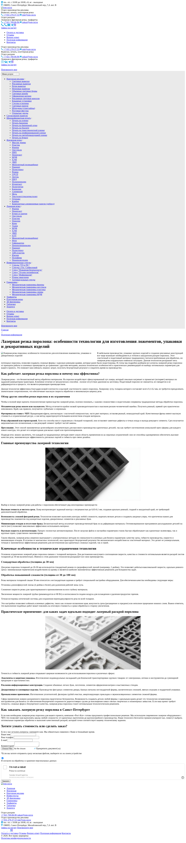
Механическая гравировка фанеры (28, 284)
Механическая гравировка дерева (27, 292)
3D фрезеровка (13, 302)
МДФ (14, 157)
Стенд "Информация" (22, 275)
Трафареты (12, 297)
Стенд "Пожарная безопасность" (27, 270)
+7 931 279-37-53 (9, 820)
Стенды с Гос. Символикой (24, 267)
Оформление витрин (21, 96)
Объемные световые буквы (24, 91)
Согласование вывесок (17, 115)
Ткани (15, 226)
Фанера (15, 147)
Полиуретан (17, 187)
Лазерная (11, 788)
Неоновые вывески (21, 89)
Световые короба (20, 93)
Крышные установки (22, 101)
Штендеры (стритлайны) (23, 108)
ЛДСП (15, 174)
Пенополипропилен (21, 245)
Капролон (16, 189)
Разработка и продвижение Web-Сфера (14, 841)
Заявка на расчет (8, 28)
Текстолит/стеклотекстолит (24, 196)
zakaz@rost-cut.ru (25, 815)
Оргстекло (17, 150)
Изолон (15, 255)
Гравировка (12, 282)
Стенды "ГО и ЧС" (21, 265)
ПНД (14, 179)
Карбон (15, 201)
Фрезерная (11, 791)
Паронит (16, 167)
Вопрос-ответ (13, 37)
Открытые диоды (20, 113)
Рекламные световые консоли (26, 98)
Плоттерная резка (15, 299)
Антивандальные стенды (23, 280)
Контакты (11, 42)
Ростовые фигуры (20, 111)
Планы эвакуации (20, 277)
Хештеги (11, 307)
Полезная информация (17, 40)
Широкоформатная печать (19, 118)
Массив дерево (19, 142)
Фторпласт (17, 184)
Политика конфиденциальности (16, 838)
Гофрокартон (18, 243)
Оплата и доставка (15, 32)
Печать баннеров (20, 123)
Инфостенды (13, 796)
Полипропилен (19, 182)
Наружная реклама (15, 79)
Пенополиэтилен (20, 260)
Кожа (14, 223)
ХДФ (14, 160)
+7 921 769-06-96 (9, 815)
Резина (15, 172)
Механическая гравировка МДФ (27, 294)
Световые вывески (21, 81)
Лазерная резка (13, 206)
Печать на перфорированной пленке (29, 133)
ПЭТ (14, 235)
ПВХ (14, 152)
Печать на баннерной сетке (24, 125)
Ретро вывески (19, 86)
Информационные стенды (19, 262)
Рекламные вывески (21, 84)
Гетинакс (16, 199)
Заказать (6, 781)
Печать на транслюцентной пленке (28, 130)
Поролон (16, 221)
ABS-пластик (18, 253)
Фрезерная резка (14, 140)
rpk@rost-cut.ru (24, 820)
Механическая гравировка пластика (28, 289)
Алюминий (17, 191)
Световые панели (20, 106)
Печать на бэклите (20, 128)
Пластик (16, 145)
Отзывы (10, 35)
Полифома (17, 258)
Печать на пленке (20, 120)
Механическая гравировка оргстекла (29, 287)
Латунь (15, 177)
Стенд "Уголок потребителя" (25, 272)
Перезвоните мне (9, 69)
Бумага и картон (19, 213)
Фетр (14, 240)
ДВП (14, 162)
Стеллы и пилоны (20, 103)
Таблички (11, 304)
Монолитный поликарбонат (25, 164)
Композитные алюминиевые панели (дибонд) (33, 204)
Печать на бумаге (20, 138)
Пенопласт (17, 155)
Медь (14, 194)
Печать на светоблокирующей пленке (29, 135)
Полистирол (17, 169)
